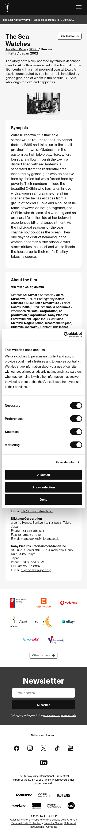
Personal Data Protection (26, 823)
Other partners (41, 655)
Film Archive (67, 35)
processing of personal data (59, 715)
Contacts (51, 826)
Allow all (43, 475)
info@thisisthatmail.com (37, 511)
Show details (64, 462)
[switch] (76, 418)
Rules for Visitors (20, 819)
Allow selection (43, 487)
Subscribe (43, 704)
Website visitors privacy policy (50, 819)
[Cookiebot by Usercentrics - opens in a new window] (63, 335)
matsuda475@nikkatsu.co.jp (40, 538)
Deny (43, 499)
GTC (72, 819)
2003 (33, 49)
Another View (15, 49)
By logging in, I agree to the (43, 715)
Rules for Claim (53, 823)
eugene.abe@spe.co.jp (36, 570)
